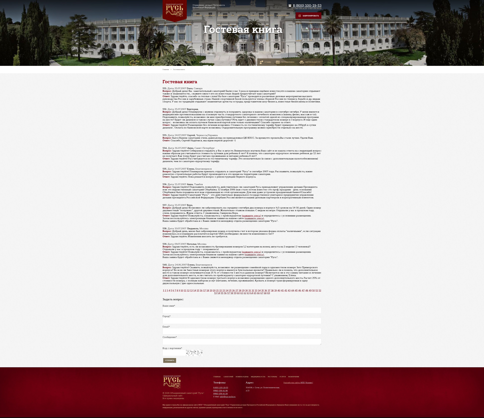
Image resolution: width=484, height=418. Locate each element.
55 (222, 293)
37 (269, 290)
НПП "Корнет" (298, 382)
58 (232, 293)
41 (282, 290)
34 (259, 290)
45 (296, 290)
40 (278, 290)
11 (185, 290)
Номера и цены (242, 377)
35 (262, 290)
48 (306, 290)
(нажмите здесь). (254, 218)
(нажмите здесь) (251, 215)
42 (285, 290)
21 (217, 290)
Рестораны (272, 377)
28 (240, 290)
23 (223, 290)
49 (310, 290)
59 (235, 293)
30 (246, 290)
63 (248, 293)
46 (299, 290)
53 (215, 293)
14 (194, 290)
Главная (216, 377)
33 (256, 290)
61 (241, 293)
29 (243, 290)
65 (255, 293)
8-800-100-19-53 (220, 387)
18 (207, 290)
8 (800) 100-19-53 (307, 5)
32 (253, 290)
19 (211, 290)
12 (188, 290)
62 (245, 293)
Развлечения (293, 377)
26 (233, 290)
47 (303, 290)
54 (218, 293)
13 (191, 290)
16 (201, 290)
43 (289, 290)
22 (220, 290)
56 (225, 293)
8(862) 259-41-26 (220, 393)
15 (198, 290)
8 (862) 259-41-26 (300, 8)
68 (265, 293)
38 (272, 290)
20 (214, 290)
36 (265, 290)
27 (236, 290)
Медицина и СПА (258, 377)
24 (227, 290)
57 (228, 293)
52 (320, 290)
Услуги (283, 377)
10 (182, 290)
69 (268, 293)
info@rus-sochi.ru (227, 396)
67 (261, 293)
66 (258, 293)
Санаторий (228, 377)
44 (292, 290)
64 (251, 293)
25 (230, 290)
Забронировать (311, 16)
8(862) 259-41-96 (220, 390)
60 (238, 293)
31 (249, 290)
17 (204, 290)
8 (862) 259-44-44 (314, 8)
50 (313, 290)
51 (316, 290)
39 (275, 290)
